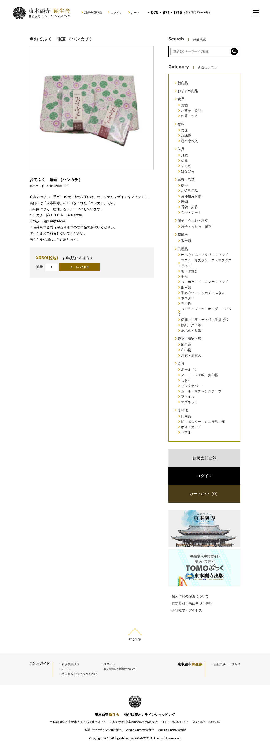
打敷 (184, 155)
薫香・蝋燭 (186, 179)
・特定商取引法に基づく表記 (190, 603)
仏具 (181, 149)
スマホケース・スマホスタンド (204, 282)
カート (135, 12)
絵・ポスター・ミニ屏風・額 (203, 421)
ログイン (116, 12)
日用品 (183, 249)
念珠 (181, 124)
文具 (181, 363)
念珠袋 (186, 135)
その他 (183, 410)
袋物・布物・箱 (189, 338)
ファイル (187, 396)
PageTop (135, 639)
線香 (184, 185)
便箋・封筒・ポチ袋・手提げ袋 (204, 320)
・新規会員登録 (69, 664)
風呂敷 (186, 287)
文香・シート (191, 212)
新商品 (183, 83)
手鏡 (184, 276)
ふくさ (186, 166)
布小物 (186, 303)
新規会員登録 (93, 12)
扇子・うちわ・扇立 (193, 220)
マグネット (189, 402)
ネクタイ (187, 298)
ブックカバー (191, 386)
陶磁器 (183, 234)
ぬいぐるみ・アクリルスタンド (204, 255)
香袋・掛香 (189, 207)
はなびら (187, 171)
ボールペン (189, 369)
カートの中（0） (204, 493)
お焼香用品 (189, 191)
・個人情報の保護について (188, 596)
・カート (64, 669)
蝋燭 (184, 202)
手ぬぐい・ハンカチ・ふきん (203, 293)
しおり (186, 380)
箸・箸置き (189, 271)
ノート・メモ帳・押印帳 (199, 375)
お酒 (184, 105)
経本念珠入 (189, 141)
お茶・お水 (189, 116)
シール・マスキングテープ (201, 391)
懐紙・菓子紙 (191, 325)
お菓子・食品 (191, 110)
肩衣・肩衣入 (191, 355)
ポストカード (191, 427)
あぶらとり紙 (191, 330)
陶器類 (186, 241)
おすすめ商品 (188, 91)
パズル (186, 432)
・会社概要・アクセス (185, 610)
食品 (181, 99)
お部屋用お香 (191, 196)
